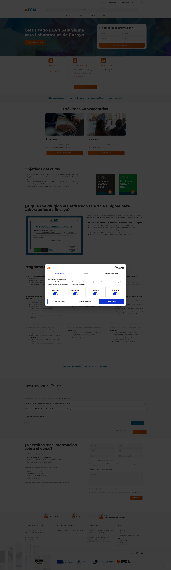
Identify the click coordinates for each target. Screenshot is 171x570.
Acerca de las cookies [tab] (112, 273)
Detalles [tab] (85, 273)
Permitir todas (111, 301)
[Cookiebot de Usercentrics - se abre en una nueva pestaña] (116, 267)
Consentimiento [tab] (59, 273)
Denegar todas (59, 301)
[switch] (75, 293)
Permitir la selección (85, 301)
